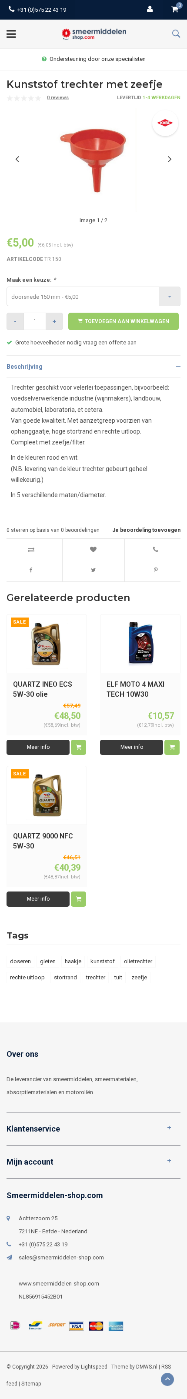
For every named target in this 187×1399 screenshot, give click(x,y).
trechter (95, 977)
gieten (48, 961)
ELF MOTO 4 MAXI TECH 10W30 (135, 689)
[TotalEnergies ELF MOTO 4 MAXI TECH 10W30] (140, 643)
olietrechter (138, 961)
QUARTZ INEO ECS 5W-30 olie (42, 689)
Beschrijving (25, 366)
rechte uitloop (27, 977)
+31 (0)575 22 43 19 (41, 10)
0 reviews (58, 97)
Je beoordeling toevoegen (146, 530)
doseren (20, 961)
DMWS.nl (146, 1367)
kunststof (102, 961)
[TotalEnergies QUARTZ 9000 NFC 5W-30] (47, 795)
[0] (174, 10)
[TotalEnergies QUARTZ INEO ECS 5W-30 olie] (47, 643)
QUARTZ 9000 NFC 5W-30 (43, 841)
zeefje (139, 977)
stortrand (65, 977)
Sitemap (31, 1384)
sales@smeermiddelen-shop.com (61, 1257)
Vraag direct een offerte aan (98, 59)
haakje (73, 961)
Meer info (38, 747)
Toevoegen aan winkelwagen (127, 321)
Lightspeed (94, 1367)
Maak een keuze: (31, 280)
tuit (118, 977)
